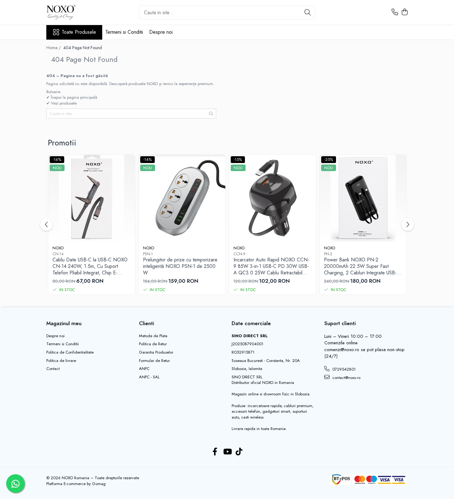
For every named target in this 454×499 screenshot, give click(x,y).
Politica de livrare (61, 360)
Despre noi (161, 32)
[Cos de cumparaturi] (404, 12)
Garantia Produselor (156, 352)
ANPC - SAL (149, 377)
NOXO (58, 248)
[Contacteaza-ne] (395, 12)
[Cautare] (307, 12)
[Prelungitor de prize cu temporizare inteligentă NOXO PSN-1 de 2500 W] (182, 198)
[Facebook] (215, 452)
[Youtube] (227, 452)
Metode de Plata (153, 336)
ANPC (144, 369)
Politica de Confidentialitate (70, 352)
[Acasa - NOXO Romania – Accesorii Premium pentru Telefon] (77, 12)
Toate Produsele (79, 32)
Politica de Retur (153, 344)
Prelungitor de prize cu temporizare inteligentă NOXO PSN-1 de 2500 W (180, 266)
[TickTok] (239, 452)
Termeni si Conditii (124, 32)
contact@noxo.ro (345, 378)
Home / (54, 48)
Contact (53, 369)
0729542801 (343, 369)
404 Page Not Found (82, 48)
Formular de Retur (154, 360)
